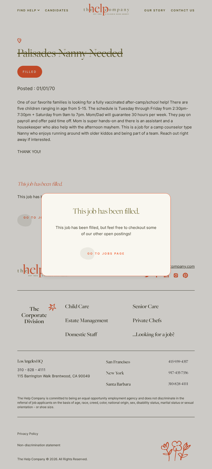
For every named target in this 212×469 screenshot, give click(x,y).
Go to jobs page (106, 253)
